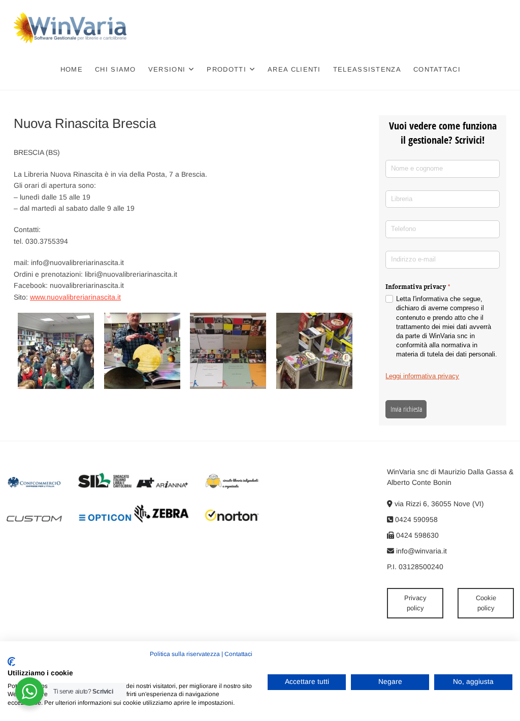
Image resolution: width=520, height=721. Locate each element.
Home (71, 69)
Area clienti (294, 69)
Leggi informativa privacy (422, 376)
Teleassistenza (367, 69)
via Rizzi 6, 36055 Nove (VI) (438, 504)
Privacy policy (415, 603)
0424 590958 (415, 519)
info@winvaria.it (420, 551)
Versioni (166, 69)
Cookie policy (486, 603)
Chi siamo (115, 69)
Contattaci (437, 69)
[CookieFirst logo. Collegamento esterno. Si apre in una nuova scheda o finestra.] (11, 661)
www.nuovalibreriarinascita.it (75, 297)
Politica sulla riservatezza (185, 654)
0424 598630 (416, 535)
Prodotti (226, 69)
